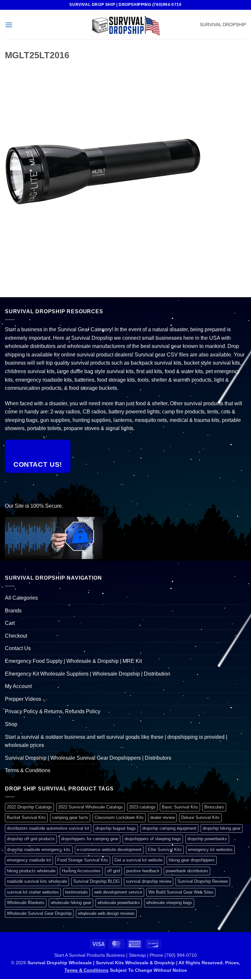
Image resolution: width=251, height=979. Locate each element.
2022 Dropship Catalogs (29, 807)
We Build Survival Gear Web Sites (180, 892)
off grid (113, 870)
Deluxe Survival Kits (200, 817)
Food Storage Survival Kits (82, 860)
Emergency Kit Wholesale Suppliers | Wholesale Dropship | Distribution (87, 674)
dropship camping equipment (169, 828)
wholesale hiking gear (71, 902)
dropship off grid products (31, 838)
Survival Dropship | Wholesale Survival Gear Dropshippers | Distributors (88, 758)
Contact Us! (37, 464)
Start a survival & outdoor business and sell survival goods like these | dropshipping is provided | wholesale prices (116, 741)
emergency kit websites (210, 849)
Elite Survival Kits (165, 849)
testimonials (76, 892)
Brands (13, 610)
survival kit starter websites (33, 892)
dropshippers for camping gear (89, 838)
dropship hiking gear (222, 828)
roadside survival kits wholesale (37, 881)
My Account (18, 686)
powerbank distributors (187, 870)
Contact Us (18, 648)
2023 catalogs (142, 807)
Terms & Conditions (27, 770)
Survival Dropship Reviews (202, 881)
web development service (118, 892)
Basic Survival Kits (180, 807)
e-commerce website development (109, 849)
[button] (9, 25)
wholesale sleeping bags (169, 902)
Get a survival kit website (138, 860)
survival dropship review (148, 881)
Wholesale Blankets (25, 902)
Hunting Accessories (81, 870)
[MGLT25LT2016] (103, 171)
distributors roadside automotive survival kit (48, 828)
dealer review (162, 817)
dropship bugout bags (115, 828)
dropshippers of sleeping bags (153, 838)
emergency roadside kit (29, 860)
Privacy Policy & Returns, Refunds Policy (52, 711)
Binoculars (214, 807)
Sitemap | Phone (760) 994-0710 (163, 955)
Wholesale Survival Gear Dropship (39, 913)
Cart (10, 623)
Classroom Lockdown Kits (119, 817)
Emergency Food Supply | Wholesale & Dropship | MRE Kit (73, 661)
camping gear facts (70, 817)
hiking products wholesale (31, 870)
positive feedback (142, 870)
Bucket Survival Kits (26, 817)
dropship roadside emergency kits (39, 849)
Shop (11, 724)
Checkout (16, 636)
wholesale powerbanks (118, 902)
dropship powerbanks (207, 838)
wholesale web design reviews (106, 913)
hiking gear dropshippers (192, 860)
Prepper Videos (23, 699)
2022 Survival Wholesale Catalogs (90, 807)
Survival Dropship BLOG (96, 881)
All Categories (21, 598)
